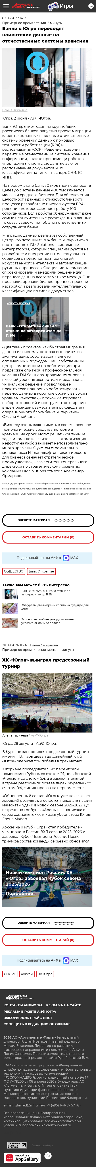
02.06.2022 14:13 (14, 18)
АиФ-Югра (39, 735)
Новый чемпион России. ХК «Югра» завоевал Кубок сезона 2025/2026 (43, 878)
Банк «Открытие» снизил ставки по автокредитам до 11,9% (45, 592)
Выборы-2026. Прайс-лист (28, 1018)
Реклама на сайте (63, 1005)
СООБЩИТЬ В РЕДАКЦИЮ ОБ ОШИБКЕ (37, 1024)
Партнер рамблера (42, 1145)
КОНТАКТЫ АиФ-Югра (23, 1005)
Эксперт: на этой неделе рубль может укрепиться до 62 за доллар (47, 621)
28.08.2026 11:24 (14, 645)
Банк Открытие (14, 110)
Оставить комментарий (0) (48, 537)
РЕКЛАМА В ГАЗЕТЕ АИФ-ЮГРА (30, 1012)
